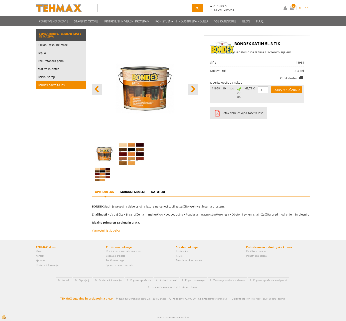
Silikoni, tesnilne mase (53, 45)
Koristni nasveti (168, 280)
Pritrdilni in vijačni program (126, 21)
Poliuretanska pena (51, 61)
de (306, 8)
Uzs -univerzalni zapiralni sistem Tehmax (174, 287)
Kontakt (40, 255)
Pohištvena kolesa (256, 251)
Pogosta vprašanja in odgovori (270, 280)
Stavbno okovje (86, 21)
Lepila (42, 53)
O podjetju (84, 280)
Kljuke (179, 255)
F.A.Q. (260, 21)
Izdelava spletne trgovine (169, 317)
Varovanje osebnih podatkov (229, 280)
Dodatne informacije (47, 265)
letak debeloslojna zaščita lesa (243, 113)
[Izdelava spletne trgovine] (186, 317)
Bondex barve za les (51, 85)
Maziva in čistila (48, 69)
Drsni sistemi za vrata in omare (123, 251)
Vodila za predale (115, 255)
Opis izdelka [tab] (104, 192)
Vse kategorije (225, 21)
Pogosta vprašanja (140, 280)
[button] (193, 89)
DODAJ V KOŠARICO (287, 90)
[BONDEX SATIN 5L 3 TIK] (102, 174)
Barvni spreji (46, 77)
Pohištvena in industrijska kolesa (181, 21)
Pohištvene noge (115, 260)
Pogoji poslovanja (195, 280)
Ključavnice (182, 251)
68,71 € (250, 88)
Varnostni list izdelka (106, 230)
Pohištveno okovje (53, 21)
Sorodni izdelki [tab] (132, 192)
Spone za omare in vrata (119, 265)
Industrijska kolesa (256, 255)
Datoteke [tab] (158, 192)
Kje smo (40, 260)
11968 (216, 88)
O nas (39, 251)
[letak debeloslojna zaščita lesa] (216, 113)
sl (300, 8)
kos (231, 88)
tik (224, 88)
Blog (246, 21)
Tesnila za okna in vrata (189, 260)
